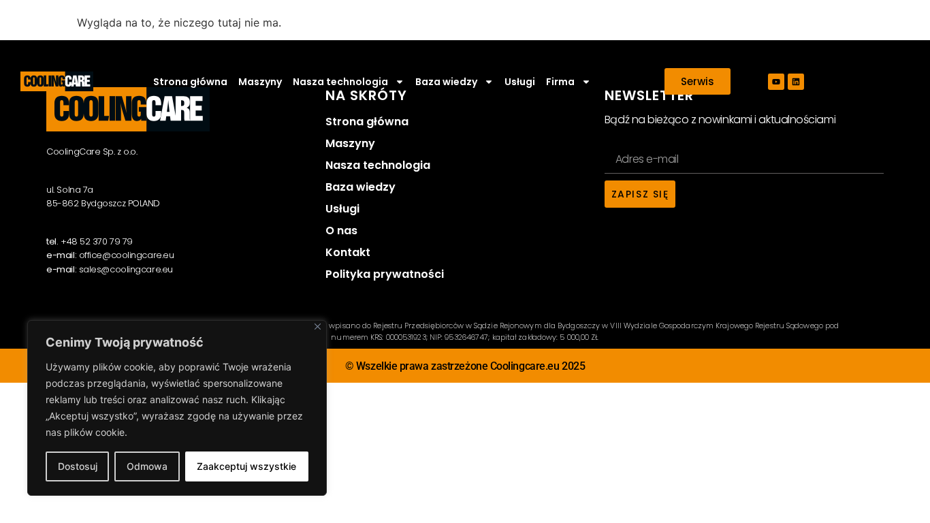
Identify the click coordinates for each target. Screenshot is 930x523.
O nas (341, 230)
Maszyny (260, 82)
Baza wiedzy (360, 187)
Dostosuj (77, 466)
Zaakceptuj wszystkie (246, 466)
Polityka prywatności (384, 274)
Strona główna (190, 82)
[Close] (318, 326)
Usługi (519, 82)
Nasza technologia (377, 165)
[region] (177, 408)
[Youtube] (776, 82)
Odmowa (147, 466)
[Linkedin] (796, 82)
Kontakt (347, 252)
